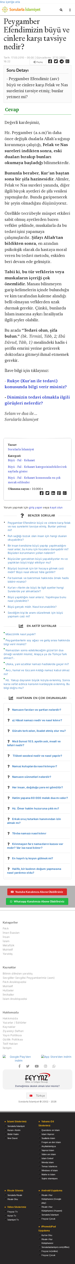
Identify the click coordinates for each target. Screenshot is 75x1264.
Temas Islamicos (49, 1166)
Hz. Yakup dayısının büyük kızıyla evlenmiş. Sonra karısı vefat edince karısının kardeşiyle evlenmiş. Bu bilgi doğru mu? (37, 683)
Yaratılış (8, 953)
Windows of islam (50, 1170)
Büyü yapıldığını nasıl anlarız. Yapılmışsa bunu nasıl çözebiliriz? (37, 598)
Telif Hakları (10, 1043)
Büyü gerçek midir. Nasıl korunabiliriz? (32, 606)
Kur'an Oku (47, 1235)
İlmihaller (8, 994)
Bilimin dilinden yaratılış (17, 973)
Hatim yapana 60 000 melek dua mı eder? (40, 797)
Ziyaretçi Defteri (13, 1031)
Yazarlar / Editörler (15, 1022)
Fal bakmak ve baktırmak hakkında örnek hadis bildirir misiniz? (38, 579)
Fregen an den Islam (51, 1142)
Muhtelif (8, 949)
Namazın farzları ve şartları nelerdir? (36, 709)
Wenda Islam (48, 1162)
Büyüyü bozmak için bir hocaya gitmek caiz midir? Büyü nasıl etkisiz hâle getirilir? (36, 570)
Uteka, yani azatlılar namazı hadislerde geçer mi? (37, 664)
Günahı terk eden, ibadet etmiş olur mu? (39, 730)
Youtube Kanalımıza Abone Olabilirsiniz (39, 891)
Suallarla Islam (48, 1138)
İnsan (6, 936)
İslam (6, 941)
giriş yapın (35, 507)
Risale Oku (13, 1199)
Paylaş (39, 62)
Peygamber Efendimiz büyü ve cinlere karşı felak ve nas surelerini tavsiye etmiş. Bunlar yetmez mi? (39, 526)
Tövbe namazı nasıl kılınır (29, 833)
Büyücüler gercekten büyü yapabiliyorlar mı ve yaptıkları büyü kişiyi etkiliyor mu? (38, 560)
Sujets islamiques (50, 1178)
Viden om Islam (49, 1154)
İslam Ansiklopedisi (15, 998)
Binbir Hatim (13, 1134)
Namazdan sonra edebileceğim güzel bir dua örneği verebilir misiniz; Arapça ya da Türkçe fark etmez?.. (35, 654)
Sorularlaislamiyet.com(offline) (55, 1247)
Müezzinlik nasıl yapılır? (21, 634)
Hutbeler (8, 990)
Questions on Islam (51, 1130)
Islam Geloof (47, 1158)
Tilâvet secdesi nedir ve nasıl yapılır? (37, 755)
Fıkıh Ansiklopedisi (14, 982)
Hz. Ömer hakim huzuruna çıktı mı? (35, 808)
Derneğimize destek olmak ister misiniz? (37, 1086)
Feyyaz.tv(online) (50, 1251)
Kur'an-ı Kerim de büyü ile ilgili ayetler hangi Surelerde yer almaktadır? (36, 589)
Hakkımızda (10, 1018)
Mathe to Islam (48, 1174)
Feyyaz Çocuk (48, 1219)
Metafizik (9, 945)
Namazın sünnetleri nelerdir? (31, 776)
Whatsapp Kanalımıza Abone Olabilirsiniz (39, 901)
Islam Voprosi (48, 1134)
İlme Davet (13, 1138)
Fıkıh (6, 928)
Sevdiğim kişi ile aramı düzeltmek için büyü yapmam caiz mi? (35, 614)
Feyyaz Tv (13, 1212)
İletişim (7, 1047)
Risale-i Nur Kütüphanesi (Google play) (51, 1199)
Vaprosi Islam (48, 1150)
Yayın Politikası (12, 1035)
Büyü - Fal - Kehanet (21, 460)
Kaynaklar (9, 1026)
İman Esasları (11, 932)
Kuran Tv (12, 1216)
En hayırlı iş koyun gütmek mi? (32, 858)
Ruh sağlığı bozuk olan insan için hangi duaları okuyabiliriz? (37, 537)
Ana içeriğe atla (10, 1)
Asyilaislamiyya (49, 1146)
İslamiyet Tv (13, 1220)
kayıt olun (56, 507)
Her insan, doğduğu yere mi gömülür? (37, 787)
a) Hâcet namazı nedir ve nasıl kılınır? (37, 720)
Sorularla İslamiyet (21, 449)
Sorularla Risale (15, 1195)
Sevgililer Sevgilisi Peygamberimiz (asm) (29, 977)
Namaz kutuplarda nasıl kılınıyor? (34, 766)
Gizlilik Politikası (13, 1039)
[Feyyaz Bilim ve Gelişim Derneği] (37, 1078)
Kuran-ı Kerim (14, 1130)
